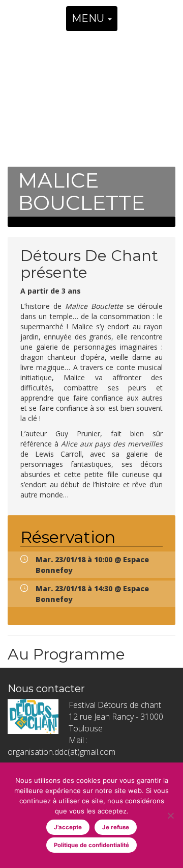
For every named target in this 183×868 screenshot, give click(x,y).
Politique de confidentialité (91, 845)
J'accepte (68, 827)
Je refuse (115, 827)
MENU (89, 18)
